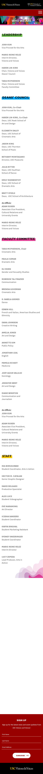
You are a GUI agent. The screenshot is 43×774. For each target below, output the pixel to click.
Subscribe (20, 755)
